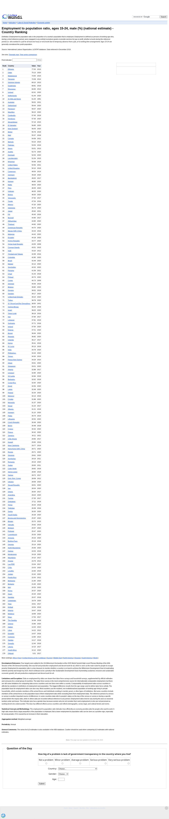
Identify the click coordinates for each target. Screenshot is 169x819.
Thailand (11, 224)
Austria (10, 152)
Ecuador (11, 238)
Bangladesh (12, 178)
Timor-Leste (12, 313)
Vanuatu (11, 525)
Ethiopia (11, 69)
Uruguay (11, 373)
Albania (10, 409)
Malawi (10, 264)
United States (13, 165)
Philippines (12, 353)
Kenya (10, 343)
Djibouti (10, 653)
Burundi (11, 218)
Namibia (11, 597)
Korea (10, 591)
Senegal (11, 284)
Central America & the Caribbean (34, 658)
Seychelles (12, 267)
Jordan (10, 574)
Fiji (9, 214)
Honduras (11, 119)
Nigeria (10, 610)
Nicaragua (11, 89)
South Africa (12, 650)
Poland (10, 393)
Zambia (10, 640)
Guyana (11, 290)
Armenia (11, 538)
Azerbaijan (12, 459)
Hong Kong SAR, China (16, 449)
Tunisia (10, 498)
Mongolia (11, 403)
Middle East (57, 658)
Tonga (10, 505)
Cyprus (10, 429)
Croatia (10, 399)
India (9, 350)
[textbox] (24, 60)
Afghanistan (12, 221)
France (10, 432)
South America (87, 658)
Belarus (10, 287)
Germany (11, 175)
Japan (10, 211)
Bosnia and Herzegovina (17, 518)
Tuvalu (10, 201)
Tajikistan (11, 508)
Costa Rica (12, 383)
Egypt (10, 386)
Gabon (10, 627)
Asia (19, 658)
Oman (10, 363)
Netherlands (12, 96)
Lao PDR (11, 564)
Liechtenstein (13, 158)
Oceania (77, 658)
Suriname (11, 323)
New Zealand (13, 129)
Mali (9, 135)
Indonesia (11, 208)
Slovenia (11, 455)
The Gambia (12, 620)
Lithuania (11, 419)
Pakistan (11, 145)
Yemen (10, 356)
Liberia (10, 647)
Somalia (11, 643)
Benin (10, 426)
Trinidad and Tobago (15, 254)
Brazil (10, 261)
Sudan (10, 465)
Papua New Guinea (15, 360)
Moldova (11, 614)
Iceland (10, 92)
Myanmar (11, 162)
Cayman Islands (14, 247)
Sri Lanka (11, 376)
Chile (10, 568)
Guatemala (12, 86)
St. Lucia (11, 346)
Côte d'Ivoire (12, 439)
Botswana (11, 581)
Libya (10, 630)
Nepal (10, 406)
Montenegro (12, 554)
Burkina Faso (12, 541)
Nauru (10, 148)
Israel (10, 310)
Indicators (12, 23)
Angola (10, 561)
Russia (10, 452)
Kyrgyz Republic (14, 241)
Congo (10, 280)
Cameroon (12, 172)
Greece (10, 624)
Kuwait (10, 442)
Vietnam (11, 191)
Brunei (10, 333)
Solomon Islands (14, 82)
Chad (10, 274)
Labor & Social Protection (27, 23)
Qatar (10, 73)
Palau (10, 416)
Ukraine (11, 482)
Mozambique (12, 122)
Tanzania (11, 79)
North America (68, 658)
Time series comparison (28, 55)
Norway (10, 181)
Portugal (11, 531)
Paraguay (11, 109)
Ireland (10, 327)
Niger (10, 617)
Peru (9, 188)
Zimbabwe (11, 502)
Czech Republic (13, 422)
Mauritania (12, 558)
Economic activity (43, 23)
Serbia (10, 511)
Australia (11, 102)
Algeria (10, 370)
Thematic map (14, 55)
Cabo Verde (12, 469)
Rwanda (11, 337)
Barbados (11, 379)
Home (5, 23)
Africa (15, 658)
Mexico (10, 205)
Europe (49, 658)
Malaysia (11, 234)
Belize (10, 132)
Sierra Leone (12, 472)
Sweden (11, 294)
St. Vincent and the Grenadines (19, 304)
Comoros (11, 637)
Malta (10, 185)
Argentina (11, 495)
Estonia (10, 330)
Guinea (10, 551)
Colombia (11, 257)
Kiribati (10, 607)
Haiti (9, 251)
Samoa (10, 475)
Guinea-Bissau (13, 307)
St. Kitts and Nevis (14, 99)
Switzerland (12, 106)
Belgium (11, 528)
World (95, 658)
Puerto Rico (12, 577)
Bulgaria (11, 584)
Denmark (11, 155)
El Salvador (12, 125)
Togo (9, 604)
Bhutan (10, 521)
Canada (11, 139)
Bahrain (11, 142)
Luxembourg (12, 535)
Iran (9, 488)
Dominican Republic (15, 228)
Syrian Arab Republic (15, 244)
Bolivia (10, 195)
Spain (10, 594)
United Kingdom (14, 168)
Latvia (10, 389)
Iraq (9, 317)
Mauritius (11, 112)
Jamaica (11, 436)
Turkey (10, 300)
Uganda (11, 340)
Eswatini (11, 634)
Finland (10, 277)
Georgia (11, 544)
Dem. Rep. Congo (14, 478)
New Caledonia (13, 445)
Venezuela (12, 198)
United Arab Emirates (15, 297)
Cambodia (11, 115)
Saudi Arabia (12, 515)
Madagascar (12, 76)
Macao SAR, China (15, 231)
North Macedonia (14, 548)
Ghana (10, 492)
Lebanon (11, 320)
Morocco (11, 396)
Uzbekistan (12, 601)
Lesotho (11, 571)
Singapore (11, 366)
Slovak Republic (14, 485)
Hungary (11, 412)
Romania (11, 462)
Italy (9, 587)
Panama (11, 271)
